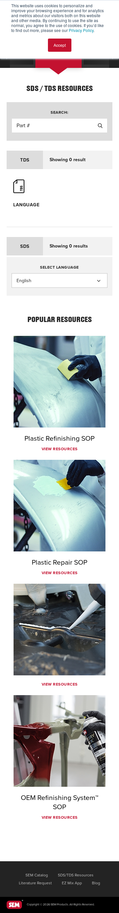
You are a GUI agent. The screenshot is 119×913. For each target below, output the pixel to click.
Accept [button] (60, 45)
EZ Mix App (72, 883)
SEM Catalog (36, 875)
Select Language (59, 267)
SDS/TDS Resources (76, 875)
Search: (59, 112)
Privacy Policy (81, 30)
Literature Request (35, 883)
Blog (96, 883)
